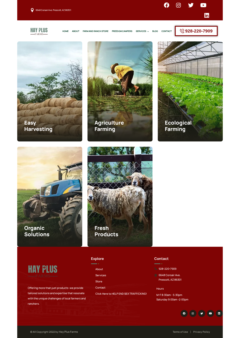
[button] (71, 52)
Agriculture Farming (109, 125)
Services (100, 275)
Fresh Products (106, 231)
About (99, 269)
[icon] (166, 5)
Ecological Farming (178, 125)
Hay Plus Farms (68, 332)
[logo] (39, 31)
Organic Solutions (36, 231)
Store (98, 281)
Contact (100, 287)
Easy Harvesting (38, 125)
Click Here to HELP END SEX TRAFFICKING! (121, 294)
